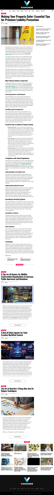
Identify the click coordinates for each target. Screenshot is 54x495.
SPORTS (33, 10)
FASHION (18, 10)
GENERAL (22, 10)
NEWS (29, 10)
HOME (10, 10)
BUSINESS (13, 10)
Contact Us (43, 10)
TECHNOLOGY (37, 10)
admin (6, 23)
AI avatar (15, 317)
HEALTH (26, 10)
